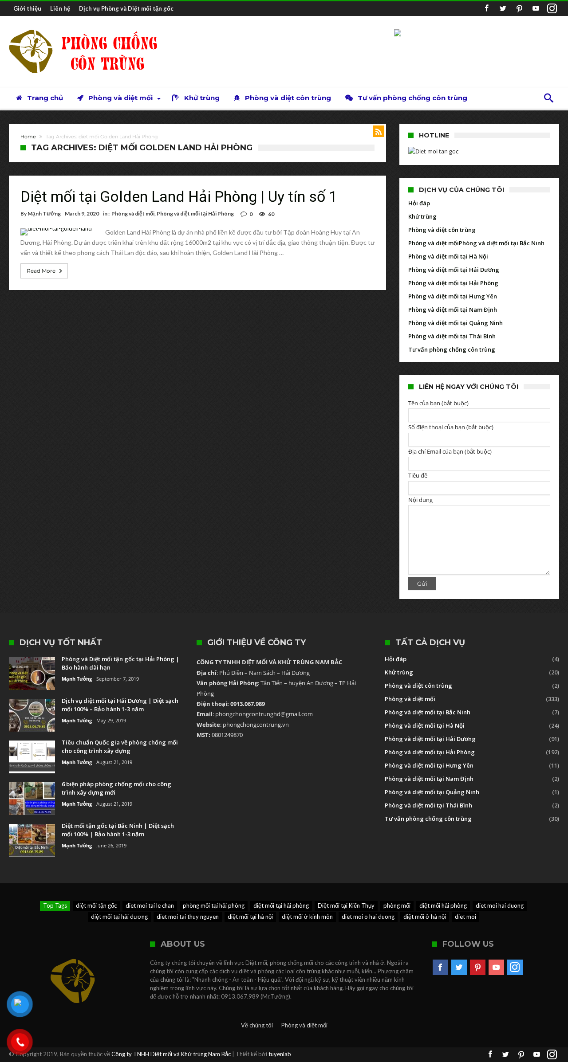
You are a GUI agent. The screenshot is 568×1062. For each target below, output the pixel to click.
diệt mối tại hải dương (119, 916)
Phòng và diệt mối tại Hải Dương (453, 270)
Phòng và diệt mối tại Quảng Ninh (455, 323)
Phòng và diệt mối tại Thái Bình (452, 336)
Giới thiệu (27, 8)
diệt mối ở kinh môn (307, 916)
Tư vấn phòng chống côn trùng (451, 349)
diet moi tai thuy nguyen (188, 916)
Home (28, 136)
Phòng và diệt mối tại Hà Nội (448, 256)
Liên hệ (60, 8)
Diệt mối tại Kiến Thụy (346, 905)
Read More (41, 270)
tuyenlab (279, 1054)
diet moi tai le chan (150, 905)
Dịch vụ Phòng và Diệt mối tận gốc (126, 8)
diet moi (465, 916)
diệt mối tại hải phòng (281, 905)
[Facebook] (486, 8)
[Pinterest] (519, 8)
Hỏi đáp (419, 203)
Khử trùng (422, 216)
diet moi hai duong (500, 905)
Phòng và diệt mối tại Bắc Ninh (501, 243)
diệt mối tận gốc (96, 905)
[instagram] (552, 8)
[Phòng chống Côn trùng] (91, 29)
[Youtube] (536, 8)
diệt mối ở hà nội (424, 916)
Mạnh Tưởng (44, 213)
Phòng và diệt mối (132, 213)
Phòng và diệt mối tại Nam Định (452, 310)
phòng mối (396, 905)
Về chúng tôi (257, 1025)
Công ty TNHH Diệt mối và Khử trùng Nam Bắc (171, 1054)
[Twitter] (503, 8)
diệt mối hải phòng (443, 905)
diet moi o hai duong (368, 916)
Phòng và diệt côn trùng (442, 230)
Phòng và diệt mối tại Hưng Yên (452, 296)
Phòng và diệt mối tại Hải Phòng (195, 213)
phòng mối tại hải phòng (214, 905)
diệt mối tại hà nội (250, 916)
